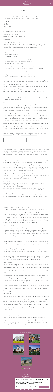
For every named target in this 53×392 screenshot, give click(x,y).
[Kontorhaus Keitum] (18, 350)
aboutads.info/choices (7, 134)
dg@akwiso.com (6, 39)
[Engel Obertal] (34, 350)
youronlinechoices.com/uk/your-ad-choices (29, 134)
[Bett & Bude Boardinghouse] (26, 361)
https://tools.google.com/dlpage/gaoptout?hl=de (13, 186)
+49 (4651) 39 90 (7, 26)
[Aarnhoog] (34, 338)
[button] (50, 3)
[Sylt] (18, 338)
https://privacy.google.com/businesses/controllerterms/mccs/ (18, 178)
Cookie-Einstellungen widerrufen (15, 139)
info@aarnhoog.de (7, 28)
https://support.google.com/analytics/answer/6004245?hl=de (32, 189)
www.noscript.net (20, 233)
